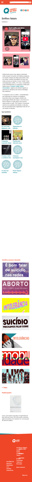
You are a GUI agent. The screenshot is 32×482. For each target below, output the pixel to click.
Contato (21, 458)
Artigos (21, 453)
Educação (19, 464)
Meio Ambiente (20, 467)
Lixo (7, 467)
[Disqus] (16, 195)
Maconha (9, 463)
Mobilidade (9, 465)
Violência (19, 462)
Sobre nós (22, 449)
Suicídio (8, 468)
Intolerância (9, 470)
